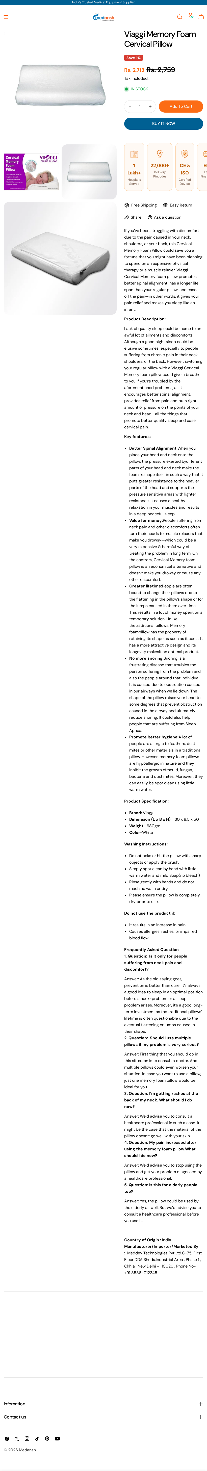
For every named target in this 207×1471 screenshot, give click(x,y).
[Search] (180, 17)
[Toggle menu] (6, 17)
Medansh (27, 1450)
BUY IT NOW (163, 123)
